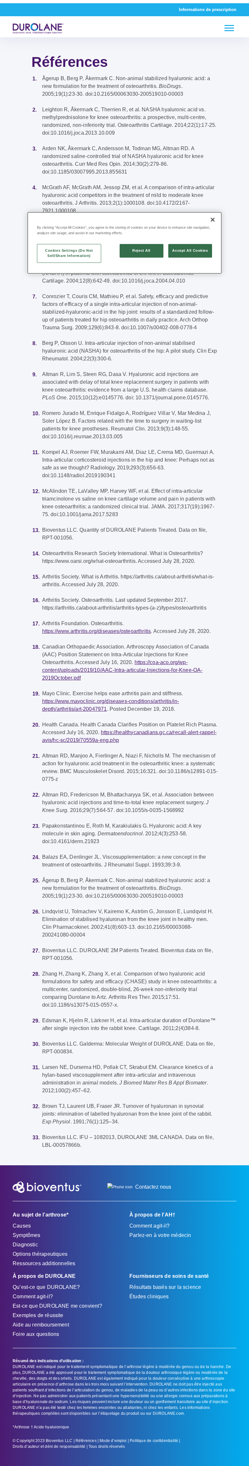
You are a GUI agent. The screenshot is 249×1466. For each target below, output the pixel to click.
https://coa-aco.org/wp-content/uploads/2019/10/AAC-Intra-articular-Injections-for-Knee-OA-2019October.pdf (122, 670)
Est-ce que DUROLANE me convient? (57, 1306)
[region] (124, 243)
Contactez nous (153, 1187)
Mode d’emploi (113, 1440)
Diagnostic (25, 1244)
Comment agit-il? (149, 1226)
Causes (22, 1226)
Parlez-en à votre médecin (160, 1235)
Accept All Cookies (190, 250)
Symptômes (27, 1235)
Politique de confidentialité (154, 1440)
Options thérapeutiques (40, 1254)
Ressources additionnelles (44, 1263)
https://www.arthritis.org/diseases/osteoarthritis (96, 631)
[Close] (213, 219)
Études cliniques (149, 1296)
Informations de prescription (207, 9)
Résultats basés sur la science (165, 1287)
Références (86, 1440)
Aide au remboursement (41, 1324)
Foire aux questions (36, 1334)
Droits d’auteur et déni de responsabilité (49, 1446)
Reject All (141, 250)
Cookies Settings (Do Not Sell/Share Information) (69, 253)
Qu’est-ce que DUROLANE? (46, 1287)
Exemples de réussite (38, 1315)
